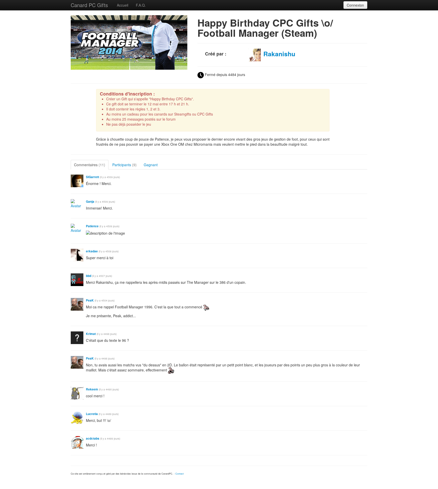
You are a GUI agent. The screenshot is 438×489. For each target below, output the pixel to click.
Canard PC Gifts (89, 5)
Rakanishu (279, 53)
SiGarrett (92, 177)
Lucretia (92, 414)
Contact (179, 473)
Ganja (90, 201)
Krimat (91, 334)
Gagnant (151, 164)
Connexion (355, 5)
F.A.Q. (141, 5)
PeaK (90, 300)
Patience (92, 226)
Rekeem (92, 389)
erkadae (92, 251)
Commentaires (89, 164)
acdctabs (92, 438)
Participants (124, 164)
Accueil (122, 5)
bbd (88, 276)
